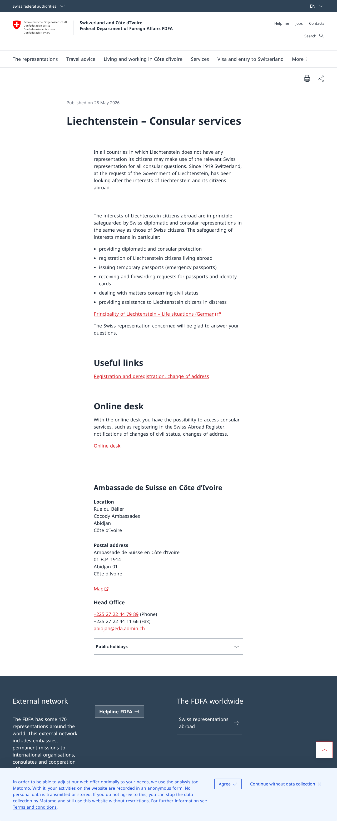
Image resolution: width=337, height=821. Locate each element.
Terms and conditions (35, 807)
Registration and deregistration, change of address (151, 376)
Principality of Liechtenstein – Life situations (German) (155, 314)
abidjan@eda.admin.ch (119, 628)
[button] (35, 59)
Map (98, 588)
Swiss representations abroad (204, 722)
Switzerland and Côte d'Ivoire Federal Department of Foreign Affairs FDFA (126, 25)
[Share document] (321, 78)
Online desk (107, 445)
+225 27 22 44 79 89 (116, 614)
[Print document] (307, 78)
